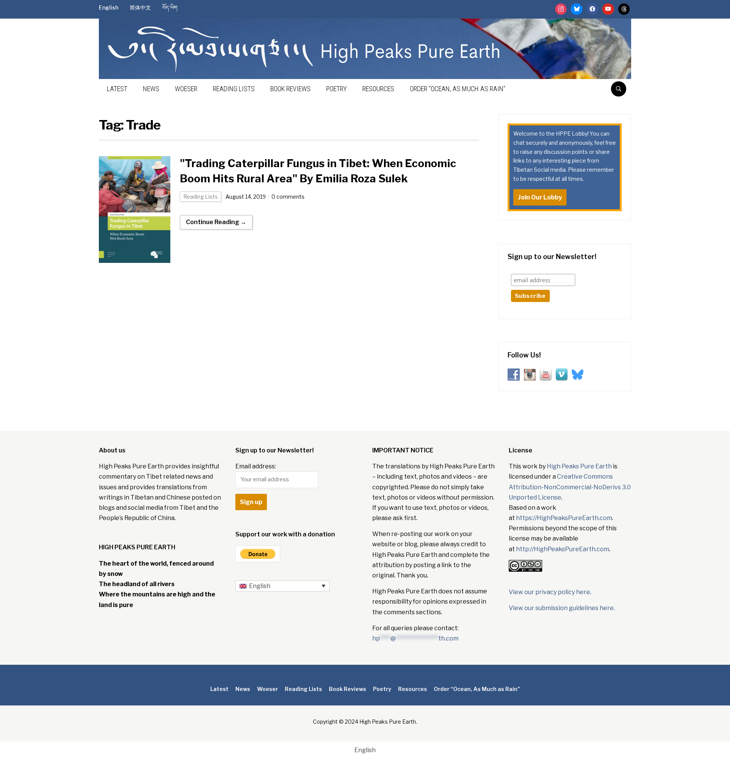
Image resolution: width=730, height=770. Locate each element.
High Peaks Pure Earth (579, 466)
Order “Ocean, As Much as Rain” (457, 89)
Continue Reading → (216, 222)
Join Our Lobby (540, 197)
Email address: (255, 466)
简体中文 (140, 7)
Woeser (186, 89)
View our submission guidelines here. (562, 608)
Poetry (336, 89)
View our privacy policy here (549, 592)
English (108, 7)
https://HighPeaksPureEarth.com (564, 518)
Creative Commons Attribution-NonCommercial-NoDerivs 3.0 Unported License (570, 487)
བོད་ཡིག (170, 7)
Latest (117, 89)
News (151, 89)
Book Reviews (290, 89)
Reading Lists (234, 89)
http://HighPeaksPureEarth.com (562, 549)
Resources (378, 89)
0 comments (288, 196)
